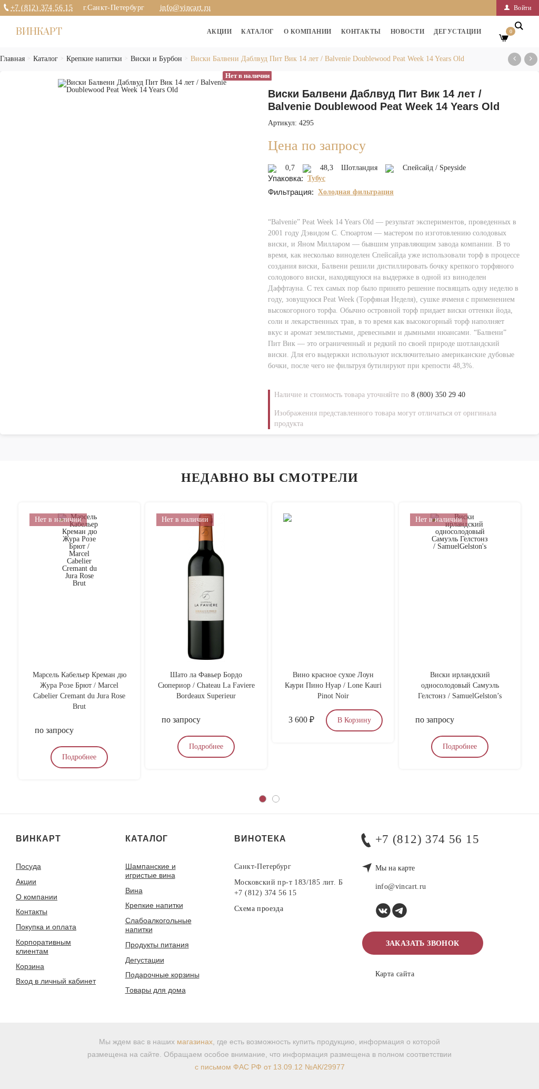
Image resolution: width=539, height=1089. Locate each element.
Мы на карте (395, 868)
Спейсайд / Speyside (434, 168)
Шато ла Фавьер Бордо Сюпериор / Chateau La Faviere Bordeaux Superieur (206, 685)
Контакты (361, 31)
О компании (308, 31)
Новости (408, 31)
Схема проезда (258, 909)
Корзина (30, 966)
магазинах (195, 1041)
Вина (134, 890)
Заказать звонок (423, 943)
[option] (142, 210)
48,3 (326, 168)
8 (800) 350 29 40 (438, 395)
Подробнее (79, 757)
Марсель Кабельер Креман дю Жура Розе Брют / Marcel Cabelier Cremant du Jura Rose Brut (79, 690)
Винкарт (39, 32)
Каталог (257, 31)
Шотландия (359, 168)
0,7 (290, 168)
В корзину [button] (354, 720)
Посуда (28, 866)
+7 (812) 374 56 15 (42, 8)
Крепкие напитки (154, 905)
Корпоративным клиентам (43, 946)
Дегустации (457, 31)
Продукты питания (157, 944)
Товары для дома (155, 990)
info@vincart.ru (185, 8)
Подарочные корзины (162, 975)
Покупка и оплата (46, 927)
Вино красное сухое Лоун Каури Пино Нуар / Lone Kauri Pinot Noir (333, 685)
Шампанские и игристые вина (150, 870)
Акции (219, 31)
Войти (521, 8)
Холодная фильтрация (356, 192)
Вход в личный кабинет (56, 981)
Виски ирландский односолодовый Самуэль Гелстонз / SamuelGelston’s (460, 685)
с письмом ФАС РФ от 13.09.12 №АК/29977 (270, 1067)
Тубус (316, 178)
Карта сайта (394, 974)
